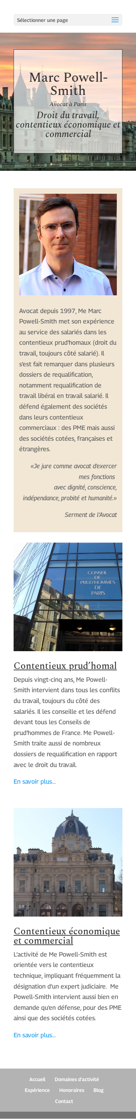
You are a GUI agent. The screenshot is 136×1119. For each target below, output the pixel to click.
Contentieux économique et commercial (67, 936)
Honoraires (71, 1090)
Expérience (37, 1090)
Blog (98, 1090)
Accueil (37, 1079)
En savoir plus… (35, 781)
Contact (64, 1101)
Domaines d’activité (77, 1079)
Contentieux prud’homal (65, 666)
